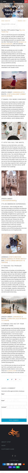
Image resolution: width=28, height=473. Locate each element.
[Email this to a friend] (19, 379)
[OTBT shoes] (14, 1)
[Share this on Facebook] (11, 379)
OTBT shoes (15, 460)
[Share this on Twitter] (7, 379)
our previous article (11, 370)
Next (24, 20)
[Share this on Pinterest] (15, 379)
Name (3, 394)
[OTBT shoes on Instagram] (15, 456)
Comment (4, 407)
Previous (20, 20)
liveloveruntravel (8, 200)
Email (3, 400)
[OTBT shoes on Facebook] (12, 456)
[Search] (22, 1)
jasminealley (18, 92)
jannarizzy (17, 316)
